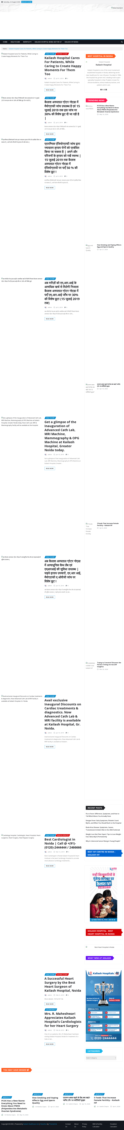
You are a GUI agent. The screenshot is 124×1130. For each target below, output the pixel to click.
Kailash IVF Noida (71, 42)
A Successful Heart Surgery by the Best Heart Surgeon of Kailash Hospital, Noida (62, 984)
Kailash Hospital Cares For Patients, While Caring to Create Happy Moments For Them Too (38, 49)
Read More (50, 90)
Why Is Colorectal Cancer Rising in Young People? (103, 841)
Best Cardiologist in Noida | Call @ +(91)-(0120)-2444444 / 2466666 (62, 843)
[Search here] (122, 42)
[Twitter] (103, 90)
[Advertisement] (62, 25)
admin (50, 78)
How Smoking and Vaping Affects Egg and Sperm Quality (109, 246)
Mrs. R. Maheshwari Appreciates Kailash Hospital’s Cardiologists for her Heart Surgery (62, 1019)
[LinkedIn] (106, 90)
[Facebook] (101, 90)
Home (5, 42)
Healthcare (15, 42)
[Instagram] (105, 90)
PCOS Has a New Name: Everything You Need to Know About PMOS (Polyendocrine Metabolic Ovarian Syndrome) (108, 109)
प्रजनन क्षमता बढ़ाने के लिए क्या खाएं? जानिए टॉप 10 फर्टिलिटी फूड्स (108, 385)
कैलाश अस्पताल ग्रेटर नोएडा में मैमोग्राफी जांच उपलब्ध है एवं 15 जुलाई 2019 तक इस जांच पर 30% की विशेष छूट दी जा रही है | (62, 110)
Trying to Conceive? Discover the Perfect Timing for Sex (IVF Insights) (109, 665)
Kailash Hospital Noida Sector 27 (48, 42)
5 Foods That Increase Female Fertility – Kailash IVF (108, 524)
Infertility (27, 42)
